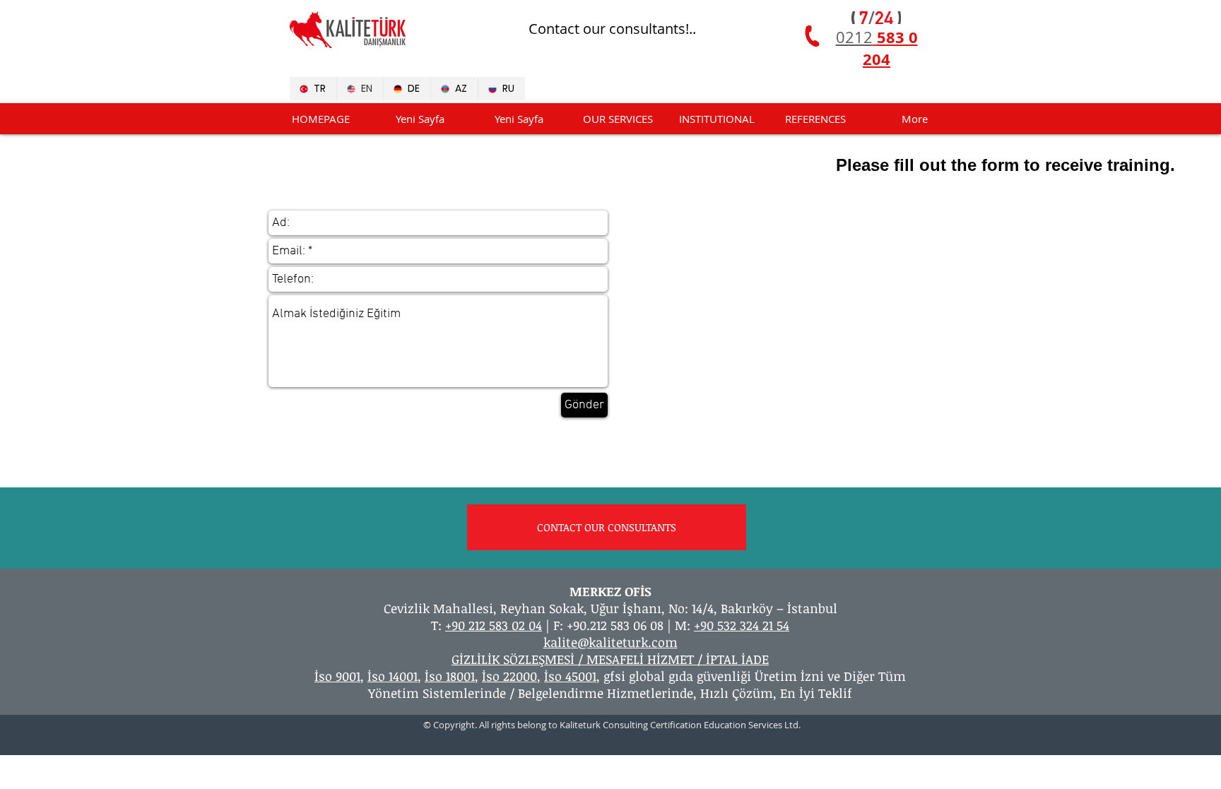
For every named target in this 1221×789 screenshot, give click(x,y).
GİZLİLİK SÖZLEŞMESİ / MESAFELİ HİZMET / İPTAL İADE (610, 659)
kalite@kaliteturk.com (610, 642)
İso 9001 (337, 676)
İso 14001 (392, 676)
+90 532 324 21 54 (741, 625)
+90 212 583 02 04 (493, 625)
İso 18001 (450, 676)
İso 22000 (509, 676)
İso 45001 (570, 676)
